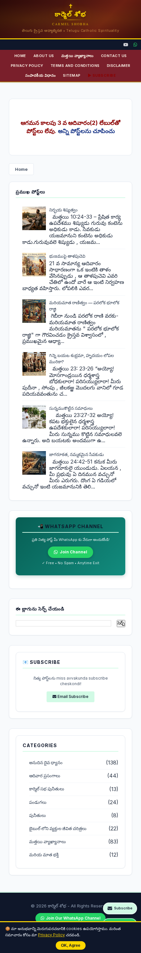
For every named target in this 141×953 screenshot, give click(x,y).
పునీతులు (37, 815)
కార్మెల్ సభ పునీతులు (46, 788)
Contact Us (114, 55)
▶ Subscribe (102, 75)
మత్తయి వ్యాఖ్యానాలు (77, 55)
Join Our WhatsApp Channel (73, 918)
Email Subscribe (72, 696)
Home (20, 55)
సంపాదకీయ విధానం (40, 75)
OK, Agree (70, 945)
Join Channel (73, 551)
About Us (43, 55)
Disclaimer (119, 65)
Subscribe (123, 908)
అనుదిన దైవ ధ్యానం (46, 762)
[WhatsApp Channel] (135, 44)
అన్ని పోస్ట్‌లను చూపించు (86, 131)
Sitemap (72, 75)
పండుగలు (38, 802)
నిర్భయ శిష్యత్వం (63, 209)
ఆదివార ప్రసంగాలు (44, 775)
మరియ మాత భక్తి (44, 854)
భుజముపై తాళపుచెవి (67, 256)
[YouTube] (125, 44)
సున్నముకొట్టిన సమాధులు (71, 408)
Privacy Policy (51, 934)
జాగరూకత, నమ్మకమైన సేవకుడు (76, 454)
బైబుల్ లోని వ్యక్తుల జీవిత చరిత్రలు (58, 828)
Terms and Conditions (75, 65)
